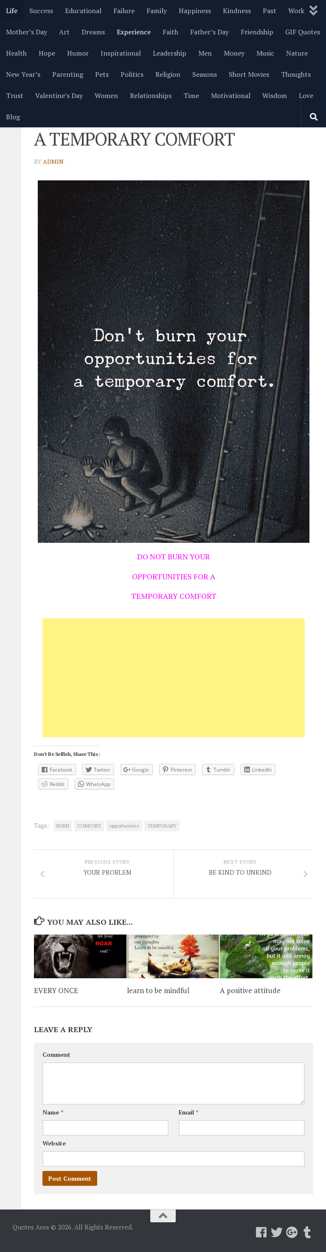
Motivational (230, 95)
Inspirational (121, 53)
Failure (124, 10)
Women (106, 95)
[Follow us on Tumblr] (307, 1232)
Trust (14, 95)
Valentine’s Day (59, 95)
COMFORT (89, 826)
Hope (47, 53)
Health (16, 53)
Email (188, 1112)
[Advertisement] (173, 677)
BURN (62, 826)
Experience (134, 31)
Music (265, 53)
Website (54, 1143)
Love (306, 95)
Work (296, 10)
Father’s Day (209, 31)
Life (11, 10)
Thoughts (296, 74)
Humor (78, 53)
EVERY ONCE (56, 990)
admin (53, 161)
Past (269, 10)
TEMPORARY (162, 826)
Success (41, 10)
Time (191, 95)
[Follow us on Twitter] (277, 1232)
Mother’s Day (26, 31)
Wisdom (274, 95)
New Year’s (23, 74)
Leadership (169, 53)
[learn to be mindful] (173, 956)
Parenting (67, 74)
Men (205, 53)
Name (52, 1112)
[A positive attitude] (266, 956)
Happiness (195, 10)
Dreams (93, 31)
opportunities (124, 826)
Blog (13, 116)
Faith (170, 31)
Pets (102, 74)
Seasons (204, 74)
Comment (56, 1054)
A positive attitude (250, 990)
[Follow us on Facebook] (261, 1232)
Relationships (150, 95)
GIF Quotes (302, 31)
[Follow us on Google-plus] (292, 1232)
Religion (167, 74)
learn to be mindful (158, 990)
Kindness (237, 10)
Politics (132, 74)
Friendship (257, 31)
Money (234, 53)
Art (64, 31)
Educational (83, 10)
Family (156, 10)
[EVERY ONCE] (80, 956)
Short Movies (249, 74)
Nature (297, 53)
